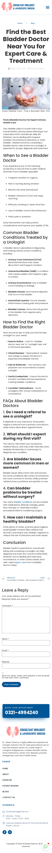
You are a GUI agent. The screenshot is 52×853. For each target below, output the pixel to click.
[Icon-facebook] (5, 832)
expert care (20, 562)
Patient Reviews (11, 785)
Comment (7, 606)
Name (5, 639)
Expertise (7, 780)
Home (5, 768)
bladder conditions (23, 502)
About (6, 774)
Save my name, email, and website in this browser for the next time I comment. (26, 677)
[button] (47, 7)
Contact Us (9, 797)
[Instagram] (10, 832)
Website (5, 662)
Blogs (6, 791)
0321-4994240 (21, 712)
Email (5, 650)
